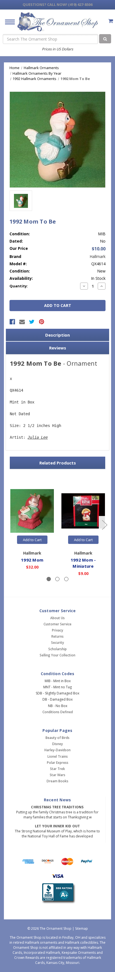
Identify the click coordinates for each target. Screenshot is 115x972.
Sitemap (81, 928)
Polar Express (57, 762)
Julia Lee (38, 437)
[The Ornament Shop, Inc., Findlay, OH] (58, 893)
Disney (57, 743)
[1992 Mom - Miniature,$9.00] (83, 511)
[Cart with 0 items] (110, 20)
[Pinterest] (41, 322)
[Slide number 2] (57, 579)
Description (57, 335)
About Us (57, 618)
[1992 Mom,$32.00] (32, 511)
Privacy (57, 630)
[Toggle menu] (7, 21)
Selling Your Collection (57, 655)
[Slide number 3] (66, 579)
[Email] (22, 322)
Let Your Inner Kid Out (57, 826)
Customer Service (57, 624)
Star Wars (57, 775)
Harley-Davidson (57, 750)
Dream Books (57, 781)
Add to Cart (32, 539)
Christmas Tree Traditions (57, 807)
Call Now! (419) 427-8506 (57, 4)
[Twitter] (32, 322)
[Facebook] (12, 322)
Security (57, 642)
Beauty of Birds (57, 737)
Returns (57, 636)
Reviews (57, 348)
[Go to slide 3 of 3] (10, 524)
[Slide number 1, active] (49, 579)
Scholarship (57, 649)
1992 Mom (32, 560)
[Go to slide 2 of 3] (104, 524)
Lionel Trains (57, 756)
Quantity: (18, 285)
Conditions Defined (57, 712)
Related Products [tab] (57, 463)
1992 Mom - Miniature (83, 563)
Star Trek (57, 768)
